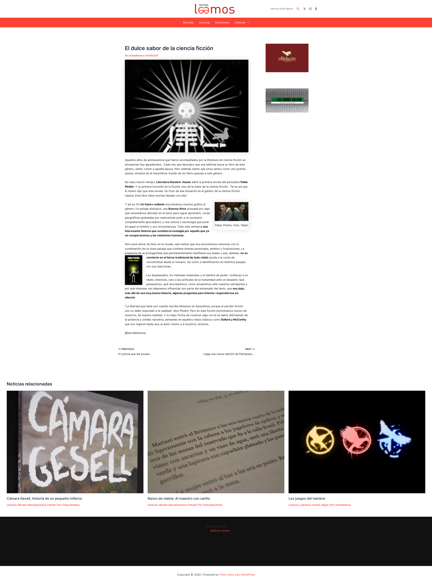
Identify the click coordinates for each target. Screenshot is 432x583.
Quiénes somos (220, 530)
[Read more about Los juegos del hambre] (357, 442)
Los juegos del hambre (307, 498)
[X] (304, 9)
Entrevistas (222, 22)
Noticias (188, 22)
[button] (298, 9)
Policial (51, 504)
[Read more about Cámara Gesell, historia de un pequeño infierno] (75, 442)
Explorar (240, 22)
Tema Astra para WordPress (237, 574)
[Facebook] (316, 9)
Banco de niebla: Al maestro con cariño (179, 498)
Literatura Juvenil (310, 504)
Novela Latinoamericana (32, 504)
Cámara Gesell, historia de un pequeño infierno (44, 498)
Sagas (324, 504)
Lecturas (204, 22)
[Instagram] (310, 9)
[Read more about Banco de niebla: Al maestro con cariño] (216, 442)
